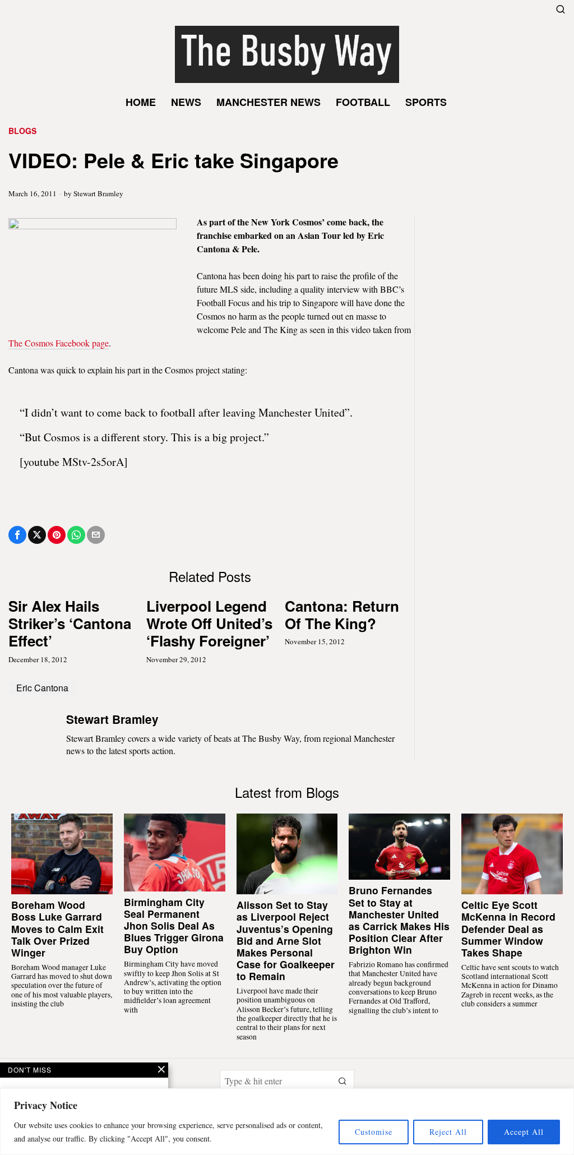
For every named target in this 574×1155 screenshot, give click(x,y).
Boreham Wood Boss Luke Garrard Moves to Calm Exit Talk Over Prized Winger (57, 928)
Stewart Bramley (98, 193)
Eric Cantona (42, 687)
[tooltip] (17, 535)
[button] (343, 1081)
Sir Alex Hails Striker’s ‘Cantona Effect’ (69, 623)
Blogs (22, 131)
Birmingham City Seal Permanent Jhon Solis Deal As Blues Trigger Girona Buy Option (174, 925)
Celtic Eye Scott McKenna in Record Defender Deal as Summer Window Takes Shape (508, 928)
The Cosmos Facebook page (58, 343)
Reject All (448, 1131)
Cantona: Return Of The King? (342, 614)
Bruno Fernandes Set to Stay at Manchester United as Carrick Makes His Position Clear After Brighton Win (399, 919)
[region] (287, 1121)
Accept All (524, 1131)
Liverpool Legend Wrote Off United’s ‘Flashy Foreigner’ (209, 623)
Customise (373, 1131)
